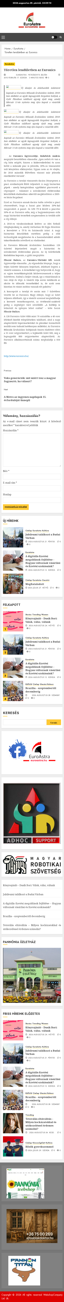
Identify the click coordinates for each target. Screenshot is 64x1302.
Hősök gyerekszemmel (39, 1146)
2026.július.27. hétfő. (38, 588)
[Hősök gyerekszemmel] (13, 1146)
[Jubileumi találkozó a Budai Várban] (13, 537)
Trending (36, 614)
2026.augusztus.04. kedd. (41, 1133)
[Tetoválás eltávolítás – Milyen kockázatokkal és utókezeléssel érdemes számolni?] (13, 1123)
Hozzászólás (10, 430)
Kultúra (45, 530)
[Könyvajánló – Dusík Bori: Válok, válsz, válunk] (13, 621)
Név (6, 471)
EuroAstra (9, 64)
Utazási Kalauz (47, 684)
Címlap (28, 530)
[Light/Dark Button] (54, 37)
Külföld (28, 684)
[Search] (61, 37)
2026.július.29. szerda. (39, 1150)
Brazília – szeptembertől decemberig (40, 690)
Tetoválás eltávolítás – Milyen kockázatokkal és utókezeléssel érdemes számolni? (40, 1123)
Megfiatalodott (34, 584)
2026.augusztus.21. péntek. (41, 542)
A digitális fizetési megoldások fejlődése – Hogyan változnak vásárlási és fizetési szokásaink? (42, 561)
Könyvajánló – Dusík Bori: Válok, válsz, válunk (41, 620)
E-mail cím (10, 482)
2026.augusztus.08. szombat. (46, 695)
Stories (28, 614)
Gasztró (45, 580)
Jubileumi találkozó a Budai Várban (42, 536)
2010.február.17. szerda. (16, 78)
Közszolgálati (39, 1143)
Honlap (7, 494)
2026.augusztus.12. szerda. (42, 570)
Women (44, 614)
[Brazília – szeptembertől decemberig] (13, 691)
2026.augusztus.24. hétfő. (42, 626)
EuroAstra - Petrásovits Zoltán (31, 75)
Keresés (11, 712)
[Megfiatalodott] (13, 584)
